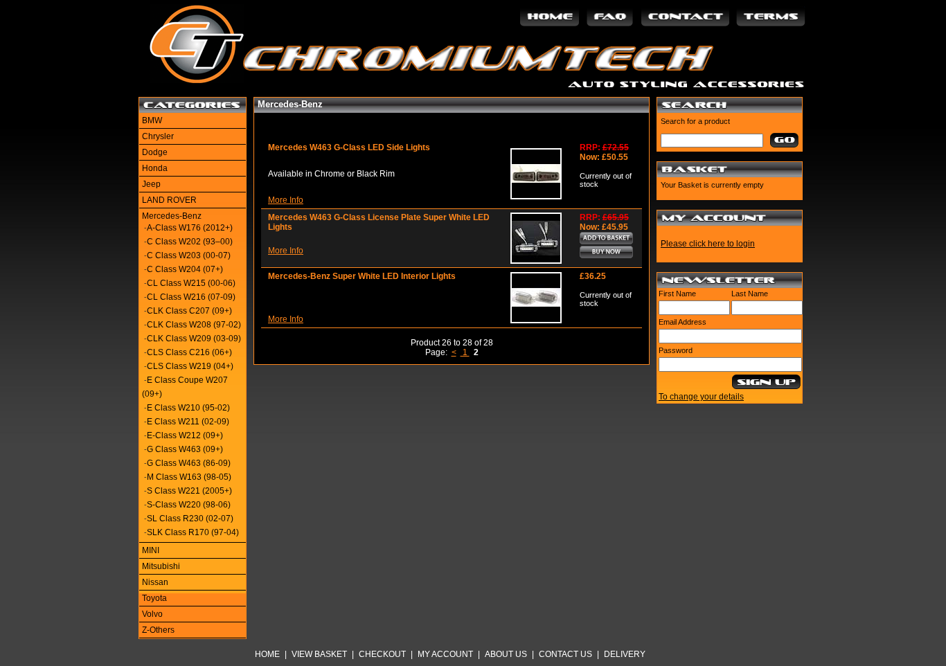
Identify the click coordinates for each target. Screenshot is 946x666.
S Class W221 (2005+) (189, 491)
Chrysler (158, 136)
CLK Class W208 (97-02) (194, 325)
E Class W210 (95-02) (188, 408)
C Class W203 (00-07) (189, 255)
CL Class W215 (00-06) (191, 283)
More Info (285, 200)
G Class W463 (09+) (185, 449)
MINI (150, 550)
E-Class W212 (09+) (185, 435)
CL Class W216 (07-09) (191, 297)
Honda (155, 168)
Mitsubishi (161, 566)
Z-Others (158, 630)
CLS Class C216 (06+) (189, 352)
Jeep (151, 184)
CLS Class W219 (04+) (190, 366)
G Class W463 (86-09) (189, 463)
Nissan (155, 582)
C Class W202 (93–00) (190, 241)
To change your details (701, 397)
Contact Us (565, 654)
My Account (445, 654)
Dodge (155, 152)
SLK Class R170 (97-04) (193, 532)
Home (267, 654)
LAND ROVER (169, 200)
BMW (152, 120)
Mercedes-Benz (172, 216)
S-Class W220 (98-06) (189, 505)
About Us (506, 654)
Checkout (382, 654)
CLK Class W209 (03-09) (194, 338)
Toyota (154, 598)
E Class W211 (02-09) (188, 421)
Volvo (152, 614)
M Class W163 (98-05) (189, 477)
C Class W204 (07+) (185, 269)
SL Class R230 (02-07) (190, 518)
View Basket (319, 654)
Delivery (624, 654)
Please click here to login (708, 244)
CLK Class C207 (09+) (189, 311)
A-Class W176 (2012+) (190, 228)
